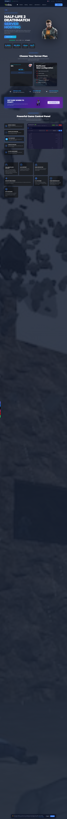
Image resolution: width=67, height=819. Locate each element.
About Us (44, 4)
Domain (21, 4)
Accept (52, 816)
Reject (48, 816)
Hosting (26, 4)
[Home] (17, 5)
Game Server (37, 4)
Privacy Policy (41, 816)
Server (30, 4)
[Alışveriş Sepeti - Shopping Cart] (53, 4)
